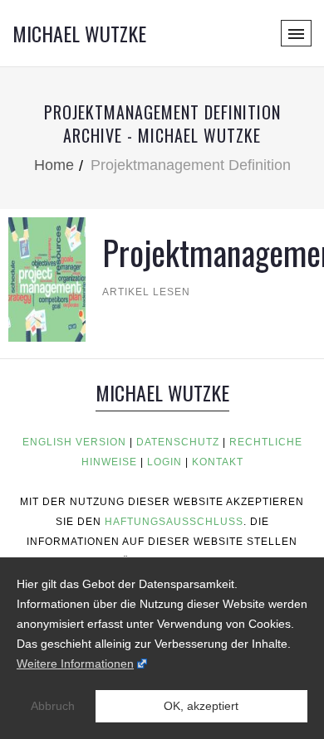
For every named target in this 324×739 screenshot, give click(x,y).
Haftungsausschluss (174, 522)
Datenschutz (177, 442)
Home (54, 165)
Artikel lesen (146, 292)
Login (164, 462)
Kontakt (217, 462)
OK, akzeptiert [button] (201, 705)
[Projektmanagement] (47, 278)
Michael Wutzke (79, 33)
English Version (74, 442)
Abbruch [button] (53, 705)
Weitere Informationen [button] (75, 663)
